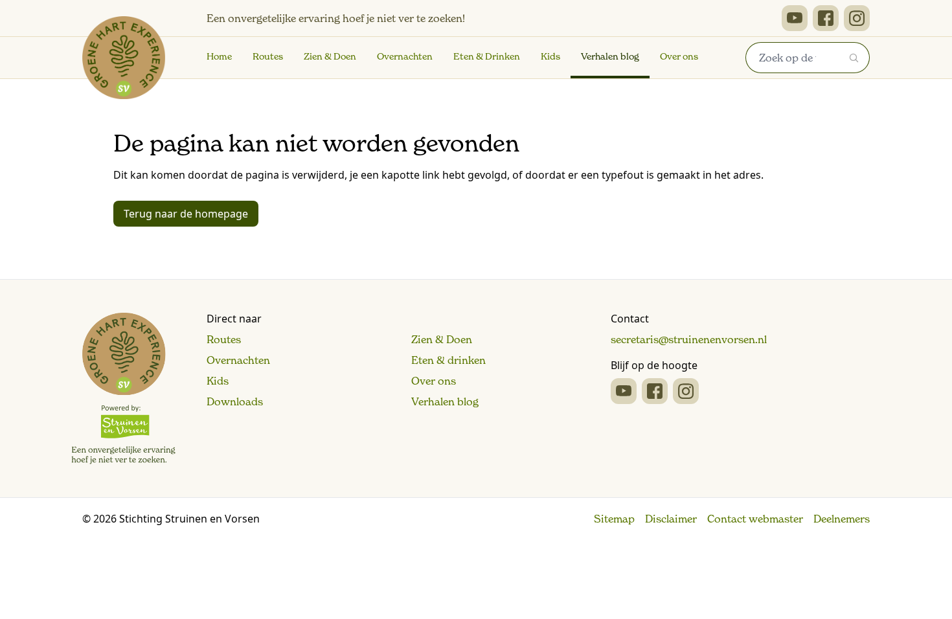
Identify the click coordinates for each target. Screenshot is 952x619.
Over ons (679, 56)
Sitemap (614, 518)
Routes (268, 56)
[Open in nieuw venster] (795, 18)
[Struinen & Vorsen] (123, 388)
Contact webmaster (755, 518)
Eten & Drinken (486, 56)
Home (219, 56)
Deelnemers (841, 518)
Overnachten (405, 56)
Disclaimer (671, 518)
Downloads (235, 401)
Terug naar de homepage (186, 214)
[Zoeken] (854, 57)
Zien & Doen (330, 56)
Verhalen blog (610, 56)
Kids (550, 56)
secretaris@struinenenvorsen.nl (689, 339)
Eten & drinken (448, 360)
